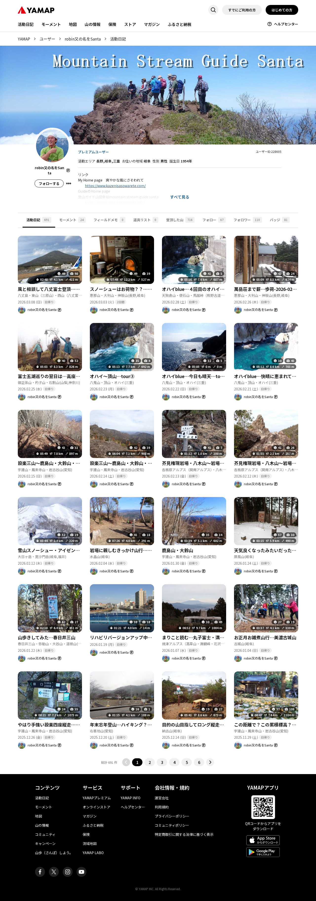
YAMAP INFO (130, 797)
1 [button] (137, 762)
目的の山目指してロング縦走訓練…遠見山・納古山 (213, 724)
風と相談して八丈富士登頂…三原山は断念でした (66, 289)
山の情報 (92, 24)
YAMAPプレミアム (97, 797)
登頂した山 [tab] (179, 219)
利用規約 (162, 806)
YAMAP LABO (93, 852)
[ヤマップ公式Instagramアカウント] (68, 872)
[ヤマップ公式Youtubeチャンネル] (81, 872)
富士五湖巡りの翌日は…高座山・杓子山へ (60, 376)
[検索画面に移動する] (213, 10)
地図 (73, 24)
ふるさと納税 (179, 24)
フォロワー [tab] (247, 219)
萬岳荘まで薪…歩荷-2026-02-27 (266, 289)
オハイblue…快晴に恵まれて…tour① (272, 376)
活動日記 (26, 24)
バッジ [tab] (279, 219)
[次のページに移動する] (210, 762)
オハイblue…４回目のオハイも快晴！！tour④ (209, 289)
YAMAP (24, 39)
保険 (112, 24)
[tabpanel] (158, 497)
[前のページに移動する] (126, 762)
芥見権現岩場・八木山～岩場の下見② (199, 463)
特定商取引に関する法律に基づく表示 (184, 834)
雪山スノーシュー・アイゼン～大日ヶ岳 (58, 550)
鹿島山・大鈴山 (177, 550)
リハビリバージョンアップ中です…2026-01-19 (137, 637)
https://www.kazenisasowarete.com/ (115, 185)
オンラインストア (96, 806)
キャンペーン (45, 843)
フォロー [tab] (213, 219)
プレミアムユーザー (93, 151)
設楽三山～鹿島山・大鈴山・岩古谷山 (55, 463)
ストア (130, 24)
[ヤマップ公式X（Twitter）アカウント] (54, 872)
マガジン (152, 24)
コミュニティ (45, 834)
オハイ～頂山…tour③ (112, 376)
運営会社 (162, 797)
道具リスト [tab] (144, 219)
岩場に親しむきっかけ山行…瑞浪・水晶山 (132, 550)
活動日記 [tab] (37, 219)
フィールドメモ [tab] (108, 219)
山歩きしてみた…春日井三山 (46, 637)
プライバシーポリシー (172, 816)
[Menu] (69, 183)
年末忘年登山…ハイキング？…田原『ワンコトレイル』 (145, 724)
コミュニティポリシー (172, 825)
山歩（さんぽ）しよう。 (54, 852)
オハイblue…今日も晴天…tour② (195, 376)
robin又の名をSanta (83, 39)
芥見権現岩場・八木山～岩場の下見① (272, 463)
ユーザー (47, 39)
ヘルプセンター (286, 23)
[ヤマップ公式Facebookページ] (40, 872)
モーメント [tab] (71, 219)
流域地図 (90, 843)
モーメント (51, 24)
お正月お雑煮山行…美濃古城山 (265, 637)
